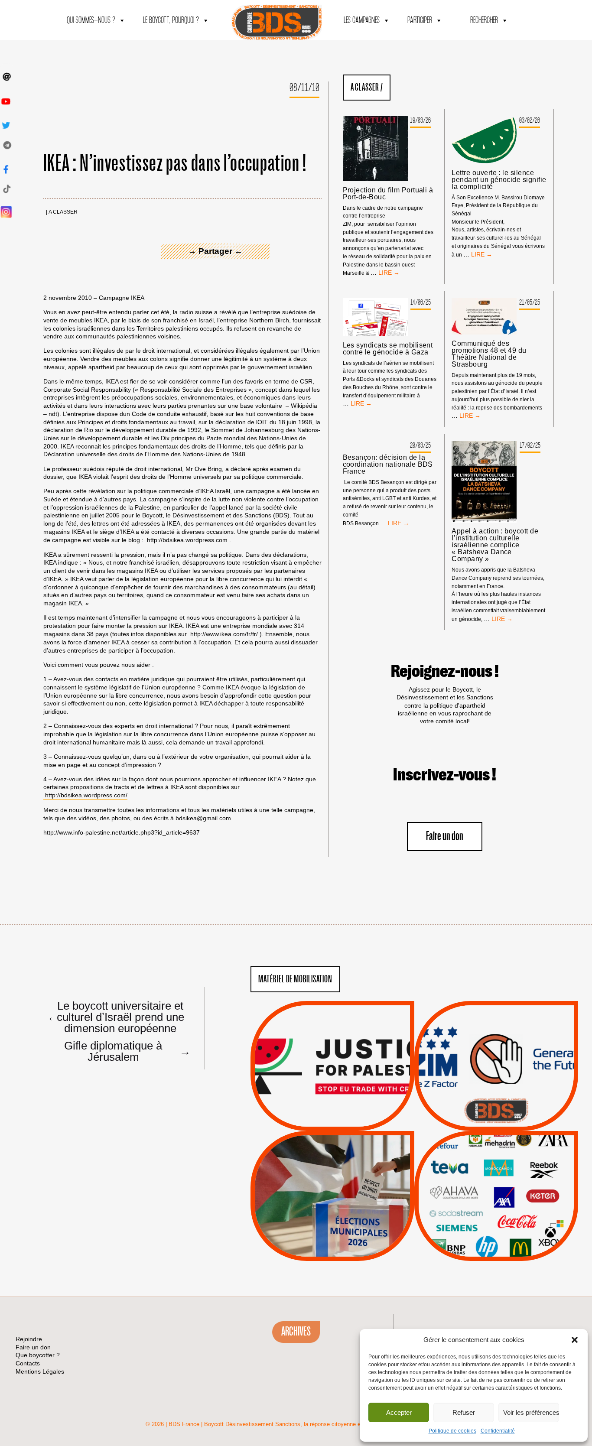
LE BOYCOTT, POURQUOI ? (171, 21)
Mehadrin (483, 1224)
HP (510, 1191)
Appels (315, 1110)
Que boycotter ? (496, 1144)
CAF (514, 1180)
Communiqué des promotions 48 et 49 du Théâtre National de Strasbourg (489, 354)
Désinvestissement (525, 1158)
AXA (476, 1180)
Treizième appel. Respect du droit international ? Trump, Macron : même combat (496, 1041)
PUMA (510, 1224)
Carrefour (487, 1191)
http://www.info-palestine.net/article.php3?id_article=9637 (121, 832)
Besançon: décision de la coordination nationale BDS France (388, 464)
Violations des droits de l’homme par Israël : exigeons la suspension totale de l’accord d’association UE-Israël (332, 1054)
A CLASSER (63, 212)
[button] (574, 1340)
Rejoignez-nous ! (445, 671)
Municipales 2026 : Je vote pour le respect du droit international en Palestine (332, 1171)
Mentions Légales (40, 1371)
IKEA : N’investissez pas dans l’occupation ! (175, 164)
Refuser (463, 1412)
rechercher (484, 21)
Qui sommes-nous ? (91, 21)
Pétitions (345, 1121)
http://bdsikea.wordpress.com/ (85, 795)
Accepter (399, 1412)
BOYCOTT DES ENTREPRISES (496, 1089)
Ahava (508, 1169)
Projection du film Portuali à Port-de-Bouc (388, 194)
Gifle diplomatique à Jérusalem (126, 1051)
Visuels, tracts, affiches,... (496, 1247)
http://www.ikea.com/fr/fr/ (223, 633)
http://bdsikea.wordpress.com (186, 539)
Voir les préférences (531, 1412)
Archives (296, 1331)
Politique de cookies (452, 1431)
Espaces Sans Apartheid (332, 1219)
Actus (319, 1121)
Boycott (480, 1158)
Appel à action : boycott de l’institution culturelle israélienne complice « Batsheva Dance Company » (495, 545)
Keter (495, 1202)
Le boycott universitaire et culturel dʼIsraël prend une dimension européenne (115, 1016)
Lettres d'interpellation (496, 1113)
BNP (495, 1180)
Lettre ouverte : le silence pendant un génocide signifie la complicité (499, 179)
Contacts (28, 1363)
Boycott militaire (496, 1102)
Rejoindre (29, 1339)
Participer (419, 21)
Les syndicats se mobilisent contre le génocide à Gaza (388, 349)
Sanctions (345, 1110)
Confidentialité (498, 1431)
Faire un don (444, 836)
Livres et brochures (494, 1213)
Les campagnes (362, 21)
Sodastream (495, 1235)
